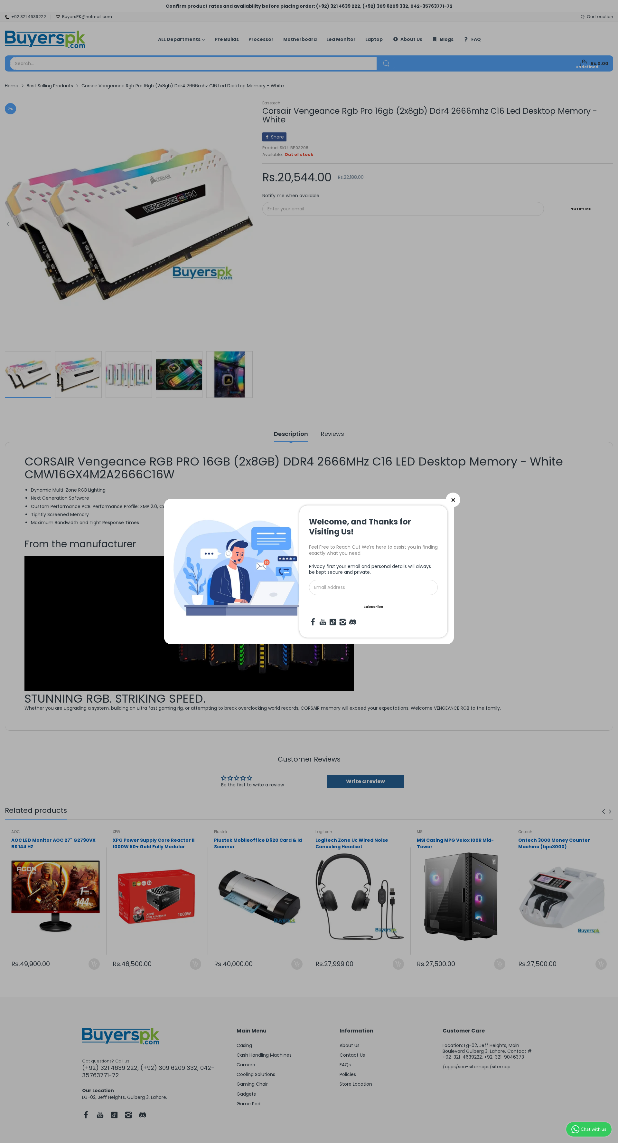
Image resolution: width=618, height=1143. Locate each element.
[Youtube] (323, 622)
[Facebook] (313, 622)
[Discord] (353, 622)
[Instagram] (343, 622)
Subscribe (373, 606)
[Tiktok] (333, 622)
